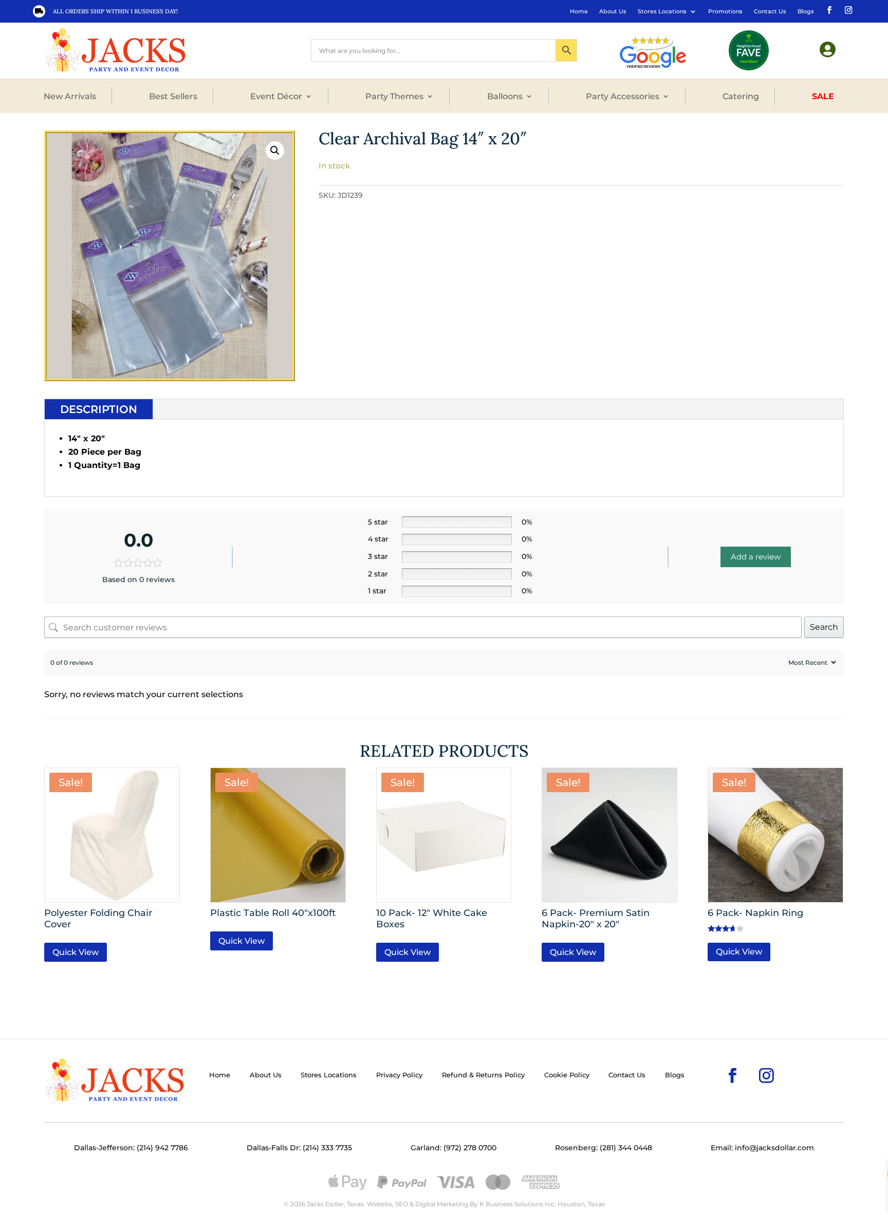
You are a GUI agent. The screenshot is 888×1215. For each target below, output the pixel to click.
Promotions (725, 11)
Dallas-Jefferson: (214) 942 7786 (131, 1147)
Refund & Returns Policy (483, 1075)
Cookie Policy (566, 1075)
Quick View (75, 952)
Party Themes (394, 96)
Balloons (505, 96)
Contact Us (770, 11)
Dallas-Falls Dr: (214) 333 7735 (299, 1147)
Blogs (806, 11)
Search (824, 627)
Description (98, 409)
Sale (823, 96)
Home (579, 11)
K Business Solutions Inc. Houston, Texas (542, 1204)
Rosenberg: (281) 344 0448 (603, 1147)
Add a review (756, 557)
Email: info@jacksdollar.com (762, 1147)
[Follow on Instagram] (847, 9)
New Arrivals (70, 96)
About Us (612, 11)
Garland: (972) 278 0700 (453, 1147)
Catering (741, 96)
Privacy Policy (399, 1075)
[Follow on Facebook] (828, 9)
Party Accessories (622, 96)
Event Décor (276, 96)
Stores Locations (662, 11)
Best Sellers (173, 96)
